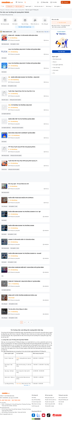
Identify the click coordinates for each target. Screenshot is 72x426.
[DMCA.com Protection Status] (36, 419)
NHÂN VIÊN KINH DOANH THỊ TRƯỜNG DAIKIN (21, 225)
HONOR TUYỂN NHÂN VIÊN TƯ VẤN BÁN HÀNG (21, 239)
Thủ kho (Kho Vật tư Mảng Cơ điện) (17, 309)
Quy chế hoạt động (36, 399)
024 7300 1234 (16, 400)
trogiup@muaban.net (7, 414)
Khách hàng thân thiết (50, 403)
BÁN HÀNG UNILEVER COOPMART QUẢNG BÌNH (21, 132)
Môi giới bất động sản (63, 399)
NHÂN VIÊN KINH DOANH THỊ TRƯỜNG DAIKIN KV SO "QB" (24, 211)
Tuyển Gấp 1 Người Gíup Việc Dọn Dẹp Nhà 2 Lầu (21, 91)
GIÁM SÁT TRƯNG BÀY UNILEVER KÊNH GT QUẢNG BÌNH (24, 281)
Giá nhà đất (61, 401)
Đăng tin (66, 2)
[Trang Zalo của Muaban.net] (38, 415)
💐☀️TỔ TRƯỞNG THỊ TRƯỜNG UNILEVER (20, 105)
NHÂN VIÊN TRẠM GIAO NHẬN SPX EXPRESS (20, 197)
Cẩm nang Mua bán (63, 397)
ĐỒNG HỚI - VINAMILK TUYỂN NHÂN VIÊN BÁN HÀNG (23, 35)
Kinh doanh (55, 70)
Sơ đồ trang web (35, 406)
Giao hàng (18, 383)
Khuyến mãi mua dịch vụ (50, 399)
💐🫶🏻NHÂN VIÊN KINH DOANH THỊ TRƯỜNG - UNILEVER (23, 77)
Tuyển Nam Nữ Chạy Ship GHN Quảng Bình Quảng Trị (22, 160)
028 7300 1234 (6, 400)
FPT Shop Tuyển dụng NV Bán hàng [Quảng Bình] (21, 146)
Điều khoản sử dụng (36, 403)
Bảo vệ (54, 61)
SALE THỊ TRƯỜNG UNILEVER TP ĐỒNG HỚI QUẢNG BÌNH (24, 49)
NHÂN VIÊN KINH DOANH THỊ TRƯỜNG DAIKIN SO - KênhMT (24, 253)
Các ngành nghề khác (58, 64)
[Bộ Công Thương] (57, 416)
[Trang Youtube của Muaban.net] (43, 415)
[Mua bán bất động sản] (7, 2)
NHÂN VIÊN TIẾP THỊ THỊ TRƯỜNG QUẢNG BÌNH (21, 119)
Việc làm (60, 403)
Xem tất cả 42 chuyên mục (24, 27)
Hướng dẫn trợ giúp (49, 406)
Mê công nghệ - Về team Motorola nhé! (18, 183)
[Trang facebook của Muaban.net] (33, 415)
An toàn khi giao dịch (36, 401)
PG (54, 73)
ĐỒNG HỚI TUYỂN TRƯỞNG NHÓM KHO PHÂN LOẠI (22, 295)
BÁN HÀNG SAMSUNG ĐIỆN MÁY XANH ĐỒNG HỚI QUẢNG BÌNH (26, 267)
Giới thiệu (34, 397)
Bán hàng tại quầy (57, 59)
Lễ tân (17, 358)
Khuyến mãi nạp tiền (49, 401)
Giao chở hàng (56, 67)
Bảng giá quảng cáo (49, 397)
